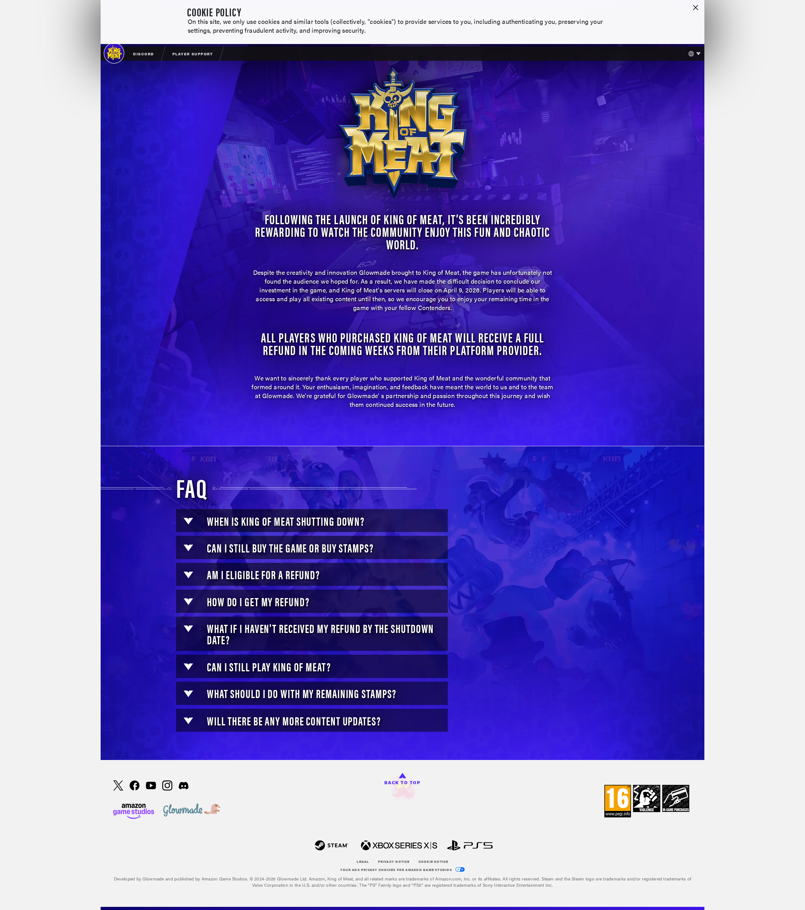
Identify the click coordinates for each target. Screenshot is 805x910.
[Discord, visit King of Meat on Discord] (184, 786)
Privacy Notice (394, 861)
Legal (363, 861)
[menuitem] (144, 54)
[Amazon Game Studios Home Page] (133, 810)
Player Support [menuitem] (192, 54)
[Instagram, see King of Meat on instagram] (167, 786)
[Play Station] (470, 846)
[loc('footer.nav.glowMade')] (192, 810)
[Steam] (331, 846)
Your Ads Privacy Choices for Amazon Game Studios (396, 870)
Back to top (402, 782)
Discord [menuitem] (143, 54)
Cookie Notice (433, 861)
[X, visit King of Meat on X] (118, 786)
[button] (188, 521)
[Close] (695, 8)
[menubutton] (692, 54)
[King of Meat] (114, 53)
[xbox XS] (399, 846)
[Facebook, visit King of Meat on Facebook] (135, 786)
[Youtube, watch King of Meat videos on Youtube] (151, 786)
